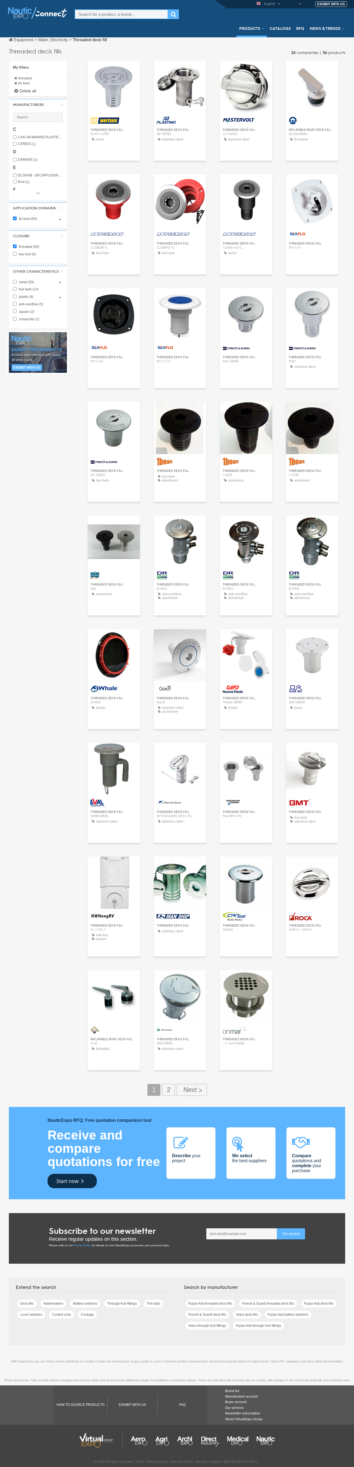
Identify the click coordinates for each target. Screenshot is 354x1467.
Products (249, 28)
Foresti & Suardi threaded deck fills (268, 1303)
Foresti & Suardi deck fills (207, 1315)
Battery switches (85, 1303)
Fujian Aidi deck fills (319, 1303)
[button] (38, 104)
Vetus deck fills (247, 1315)
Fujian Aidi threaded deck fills (210, 1303)
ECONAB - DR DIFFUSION (40, 175)
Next (191, 1090)
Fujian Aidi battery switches (288, 1315)
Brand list (232, 1391)
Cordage (87, 1315)
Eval (24, 182)
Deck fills (27, 1303)
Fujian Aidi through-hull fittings (258, 1326)
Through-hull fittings (122, 1303)
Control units (61, 1315)
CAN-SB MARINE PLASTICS (40, 137)
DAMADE (27, 160)
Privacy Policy (82, 1245)
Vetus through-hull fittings (207, 1326)
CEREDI (27, 144)
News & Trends (325, 28)
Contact (179, 70)
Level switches (31, 1315)
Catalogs (280, 28)
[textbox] (121, 14)
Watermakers (53, 1303)
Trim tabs (153, 1303)
